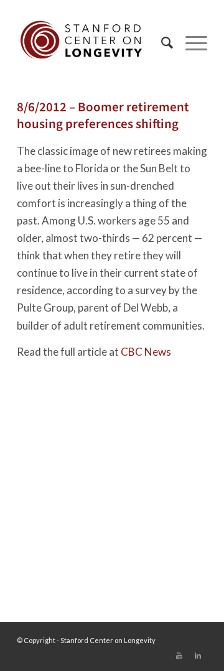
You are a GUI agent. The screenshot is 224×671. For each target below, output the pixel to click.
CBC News (146, 351)
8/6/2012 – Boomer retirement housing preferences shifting (103, 115)
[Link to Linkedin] (198, 655)
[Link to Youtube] (179, 655)
